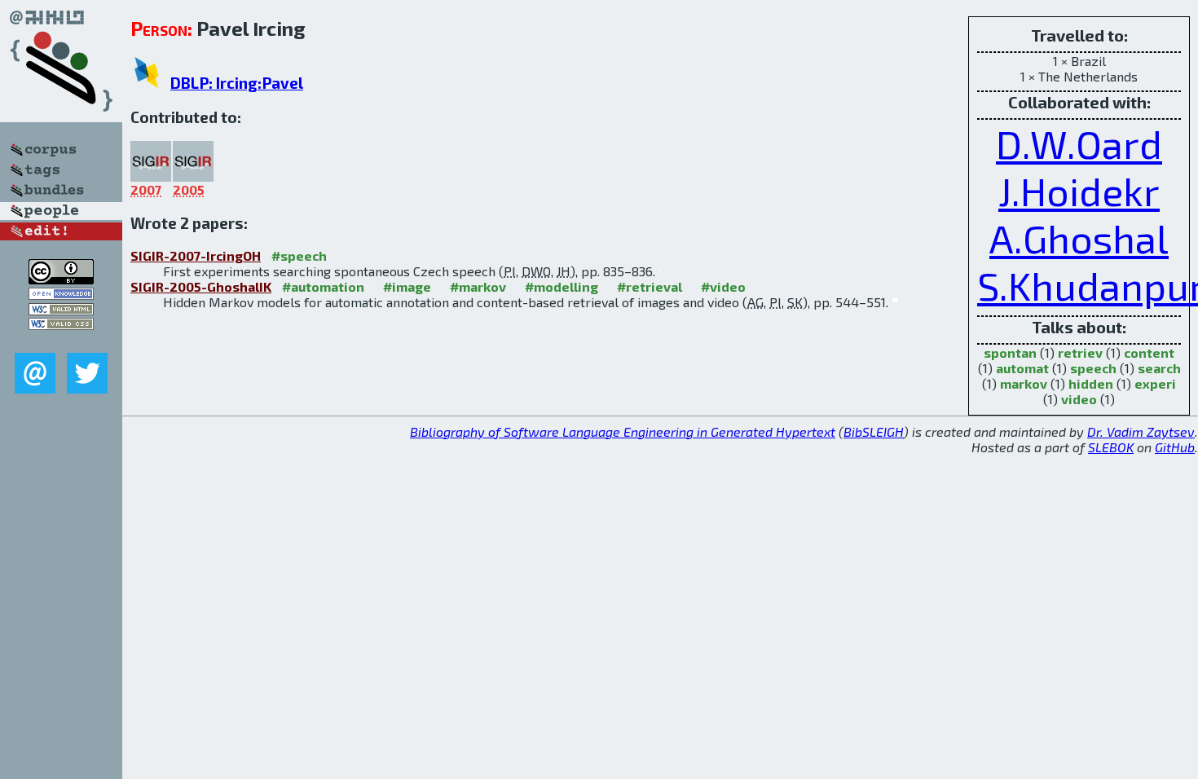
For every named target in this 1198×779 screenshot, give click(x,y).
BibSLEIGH (873, 431)
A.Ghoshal (1079, 238)
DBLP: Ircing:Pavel (236, 82)
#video (723, 286)
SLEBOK (1111, 447)
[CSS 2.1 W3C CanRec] (61, 341)
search (1159, 368)
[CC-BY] (61, 279)
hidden (1090, 383)
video (1079, 399)
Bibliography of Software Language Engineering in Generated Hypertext (622, 431)
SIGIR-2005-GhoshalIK (200, 286)
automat (1022, 368)
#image (407, 286)
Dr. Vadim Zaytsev (1141, 431)
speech (1093, 368)
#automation (323, 286)
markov (1023, 383)
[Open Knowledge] (61, 294)
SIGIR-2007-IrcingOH (195, 255)
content (1149, 352)
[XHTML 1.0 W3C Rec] (61, 310)
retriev (1080, 352)
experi (1155, 383)
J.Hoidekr (1079, 190)
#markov (478, 286)
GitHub (1175, 447)
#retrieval (649, 286)
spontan (1010, 352)
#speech (299, 255)
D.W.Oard (1079, 143)
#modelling (561, 286)
